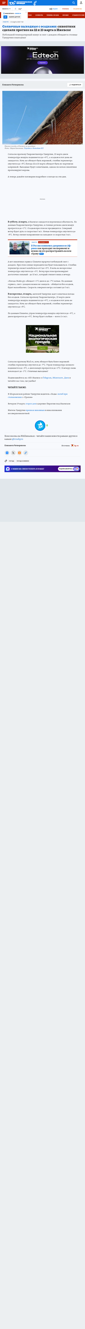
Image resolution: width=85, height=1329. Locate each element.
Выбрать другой (14, 17)
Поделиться (76, 85)
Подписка (77, 9)
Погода (11, 461)
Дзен (66, 377)
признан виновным (35, 410)
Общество (6, 21)
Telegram (47, 377)
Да (5, 17)
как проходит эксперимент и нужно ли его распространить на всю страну (51, 249)
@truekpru (17, 439)
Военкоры (39, 15)
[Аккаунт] (81, 3)
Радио (55, 9)
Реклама (65, 9)
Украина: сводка (53, 15)
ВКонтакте (58, 377)
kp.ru (76, 445)
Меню (4, 3)
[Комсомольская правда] (20, 3)
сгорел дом (30, 403)
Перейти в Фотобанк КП (33, 148)
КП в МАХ (66, 15)
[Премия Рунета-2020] (34, 3)
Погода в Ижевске (23, 461)
